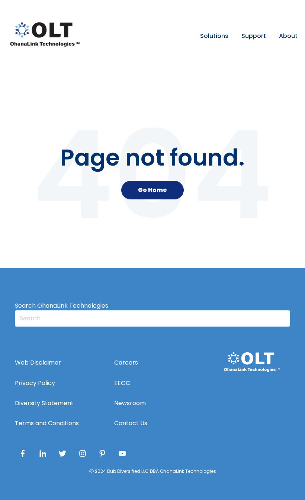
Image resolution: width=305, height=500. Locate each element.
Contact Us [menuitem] (130, 423)
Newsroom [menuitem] (130, 403)
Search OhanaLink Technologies (61, 305)
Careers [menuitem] (126, 362)
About (288, 36)
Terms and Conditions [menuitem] (47, 423)
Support (253, 36)
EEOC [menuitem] (122, 383)
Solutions (214, 36)
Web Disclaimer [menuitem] (38, 362)
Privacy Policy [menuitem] (35, 383)
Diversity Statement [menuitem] (44, 403)
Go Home (152, 190)
